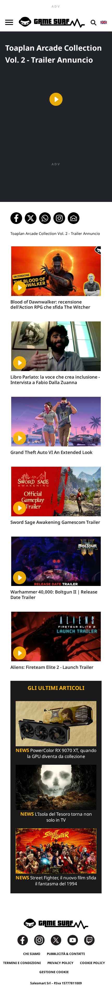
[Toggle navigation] (9, 22)
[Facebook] (25, 939)
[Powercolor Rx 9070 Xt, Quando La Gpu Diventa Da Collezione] (56, 723)
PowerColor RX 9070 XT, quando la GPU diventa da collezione (56, 753)
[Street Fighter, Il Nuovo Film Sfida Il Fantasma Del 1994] (56, 850)
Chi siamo (31, 954)
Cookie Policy (92, 963)
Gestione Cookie (54, 972)
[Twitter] (58, 939)
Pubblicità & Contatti (66, 954)
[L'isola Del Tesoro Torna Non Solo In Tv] (56, 786)
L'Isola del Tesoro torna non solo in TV (56, 817)
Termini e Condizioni (22, 963)
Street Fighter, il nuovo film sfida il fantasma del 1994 (56, 881)
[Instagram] (42, 939)
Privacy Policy (60, 963)
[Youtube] (75, 939)
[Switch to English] (104, 22)
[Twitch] (89, 939)
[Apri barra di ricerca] (93, 22)
